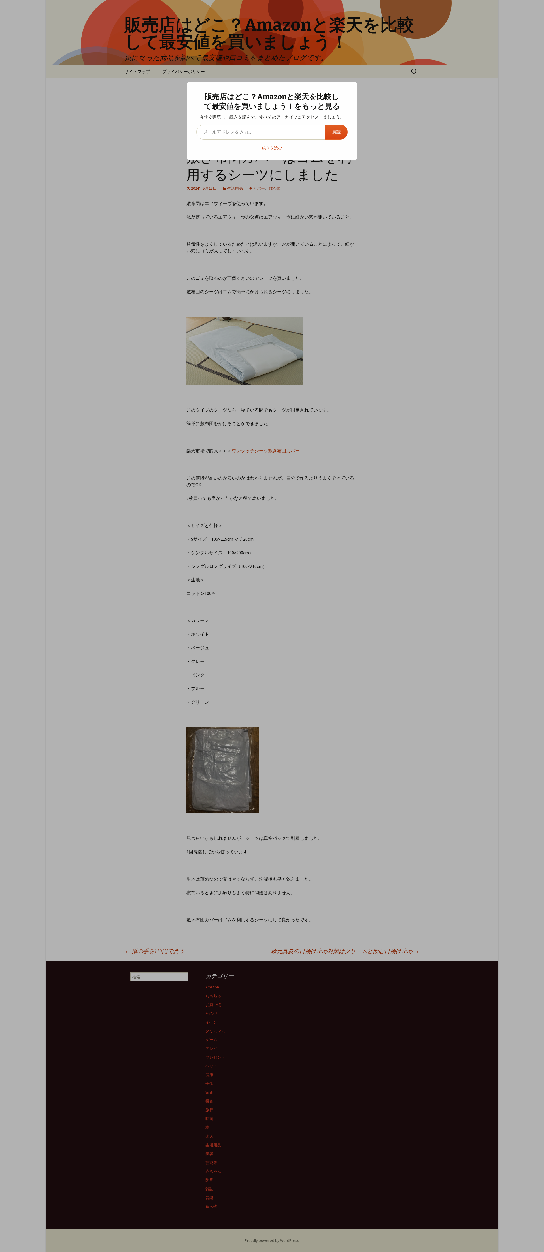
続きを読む (272, 148)
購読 (336, 132)
